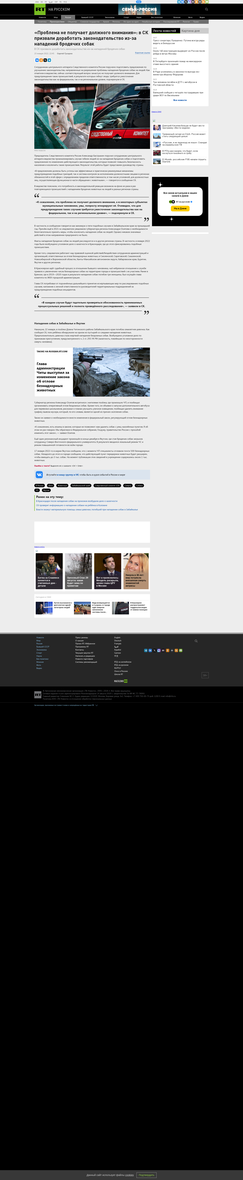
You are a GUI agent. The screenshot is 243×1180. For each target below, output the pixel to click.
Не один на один (131, 21)
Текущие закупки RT (84, 652)
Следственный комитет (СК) (107, 485)
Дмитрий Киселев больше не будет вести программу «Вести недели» (183, 126)
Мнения (176, 17)
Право (196, 21)
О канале (79, 640)
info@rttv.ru (171, 696)
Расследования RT (171, 21)
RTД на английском (122, 661)
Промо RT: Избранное (85, 643)
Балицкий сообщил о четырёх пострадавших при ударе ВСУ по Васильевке (178, 94)
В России (39, 485)
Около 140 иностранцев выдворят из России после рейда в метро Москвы (179, 52)
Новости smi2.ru (39, 547)
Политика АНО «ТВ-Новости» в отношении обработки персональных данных (77, 698)
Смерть (128, 485)
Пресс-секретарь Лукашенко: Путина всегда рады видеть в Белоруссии (179, 42)
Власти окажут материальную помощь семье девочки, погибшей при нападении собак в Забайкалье (87, 509)
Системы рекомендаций (86, 662)
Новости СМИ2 (156, 112)
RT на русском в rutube (193, 2)
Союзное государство (90, 21)
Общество (72, 21)
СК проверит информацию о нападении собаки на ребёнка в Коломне (71, 505)
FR (46, 2)
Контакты (79, 649)
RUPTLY (117, 668)
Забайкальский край (81, 485)
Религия (186, 21)
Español (117, 649)
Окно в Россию (121, 671)
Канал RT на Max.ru (189, 2)
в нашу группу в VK (67, 474)
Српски (117, 653)
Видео (202, 17)
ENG (37, 2)
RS (60, 2)
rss (203, 2)
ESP (56, 2)
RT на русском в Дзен (200, 2)
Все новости (180, 100)
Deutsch (117, 640)
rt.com (61, 693)
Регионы (116, 21)
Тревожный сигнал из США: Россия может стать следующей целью (184, 135)
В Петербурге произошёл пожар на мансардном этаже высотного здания (177, 62)
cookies (129, 1175)
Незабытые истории (151, 21)
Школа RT (118, 674)
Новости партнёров (84, 658)
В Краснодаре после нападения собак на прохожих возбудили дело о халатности (76, 500)
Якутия (46, 490)
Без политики (157, 17)
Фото (190, 17)
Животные (62, 485)
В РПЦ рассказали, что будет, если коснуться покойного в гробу (180, 152)
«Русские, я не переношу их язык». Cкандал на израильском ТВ (184, 143)
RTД (138, 2)
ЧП (37, 490)
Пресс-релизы (81, 637)
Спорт (126, 17)
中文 (65, 2)
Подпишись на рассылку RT (207, 2)
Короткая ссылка (142, 52)
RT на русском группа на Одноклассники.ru (196, 2)
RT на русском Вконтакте (182, 2)
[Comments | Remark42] (92, 532)
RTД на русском (121, 665)
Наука (138, 17)
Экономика (109, 17)
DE (42, 2)
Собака (139, 485)
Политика (42, 21)
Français (117, 643)
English (117, 637)
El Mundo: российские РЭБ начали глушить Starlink (184, 160)
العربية (51, 2)
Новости (42, 17)
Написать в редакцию (85, 656)
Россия (68, 17)
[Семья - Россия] (139, 9)
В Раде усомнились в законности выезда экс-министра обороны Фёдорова (176, 73)
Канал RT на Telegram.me (179, 2)
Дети (50, 485)
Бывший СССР (87, 17)
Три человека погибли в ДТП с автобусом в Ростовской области (175, 83)
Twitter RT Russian (186, 2)
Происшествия (57, 21)
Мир (56, 17)
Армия (106, 21)
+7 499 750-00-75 (141, 696)
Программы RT (82, 646)
